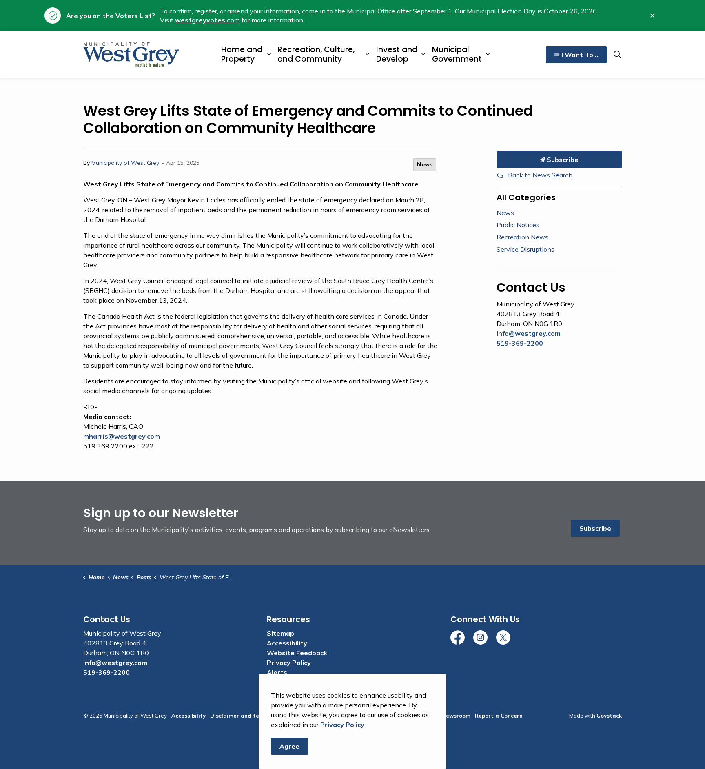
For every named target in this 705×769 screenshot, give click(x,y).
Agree (289, 746)
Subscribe (562, 159)
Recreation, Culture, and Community (316, 54)
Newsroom (456, 715)
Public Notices (518, 225)
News (424, 164)
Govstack (609, 715)
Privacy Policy (289, 662)
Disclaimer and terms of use (248, 715)
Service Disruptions (525, 249)
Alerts (277, 672)
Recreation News (522, 237)
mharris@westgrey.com (121, 436)
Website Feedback (297, 653)
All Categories (526, 197)
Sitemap (280, 633)
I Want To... (579, 55)
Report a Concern (499, 715)
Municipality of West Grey (125, 162)
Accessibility (287, 643)
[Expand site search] (617, 54)
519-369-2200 (520, 343)
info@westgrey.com (529, 333)
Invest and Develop (396, 54)
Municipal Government (457, 54)
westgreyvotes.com (207, 20)
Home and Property (241, 54)
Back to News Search (540, 175)
